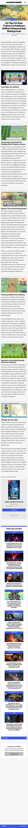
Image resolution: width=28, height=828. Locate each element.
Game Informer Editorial (10, 34)
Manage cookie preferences (14, 754)
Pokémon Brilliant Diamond (14, 502)
